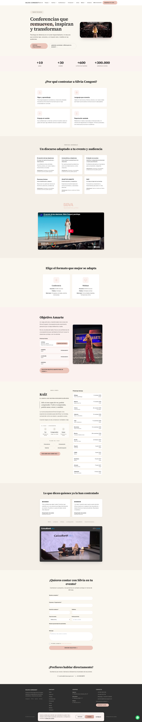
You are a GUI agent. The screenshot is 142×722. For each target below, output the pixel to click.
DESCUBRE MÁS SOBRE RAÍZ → (50, 453)
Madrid (74, 692)
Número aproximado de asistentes (57, 623)
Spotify (36, 698)
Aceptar (89, 716)
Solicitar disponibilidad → (37, 46)
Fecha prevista (75, 616)
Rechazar (80, 716)
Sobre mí (41, 2)
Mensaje (51, 630)
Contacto (89, 2)
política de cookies (49, 718)
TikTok (32, 698)
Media (82, 2)
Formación (70, 2)
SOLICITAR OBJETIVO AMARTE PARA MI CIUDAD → (52, 370)
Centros (53, 2)
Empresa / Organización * (55, 602)
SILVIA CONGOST (32, 3)
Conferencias (61, 2)
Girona (74, 700)
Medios (50, 707)
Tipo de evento (52, 616)
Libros (77, 2)
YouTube (40, 698)
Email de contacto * (54, 609)
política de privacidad (66, 643)
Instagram (27, 698)
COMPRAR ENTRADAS (62, 343)
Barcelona (74, 696)
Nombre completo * (54, 595)
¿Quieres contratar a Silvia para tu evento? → (61, 46)
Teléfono (74, 609)
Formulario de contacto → (102, 701)
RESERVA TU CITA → (110, 2)
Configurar (98, 716)
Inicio (50, 692)
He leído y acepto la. (61, 643)
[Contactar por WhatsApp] (137, 717)
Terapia (46, 2)
